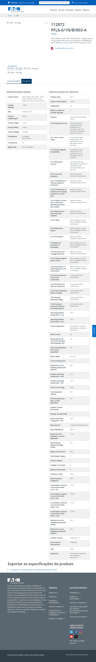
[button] (94, 331)
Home (10, 16)
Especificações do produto (64, 48)
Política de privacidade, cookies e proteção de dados (25, 655)
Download (13, 66)
